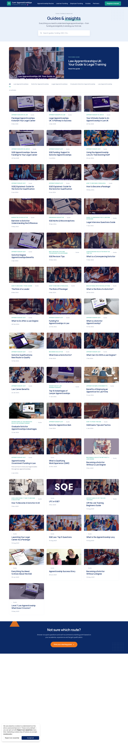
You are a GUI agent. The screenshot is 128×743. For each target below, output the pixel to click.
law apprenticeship (105, 84)
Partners (96, 3)
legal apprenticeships (60, 84)
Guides (87, 3)
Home (57, 13)
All (10, 84)
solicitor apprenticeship (40, 84)
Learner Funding (62, 3)
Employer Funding (76, 3)
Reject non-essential (12, 738)
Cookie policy (7, 734)
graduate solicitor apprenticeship (82, 84)
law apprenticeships (21, 84)
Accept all (30, 738)
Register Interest (113, 3)
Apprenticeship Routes (45, 3)
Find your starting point (63, 644)
